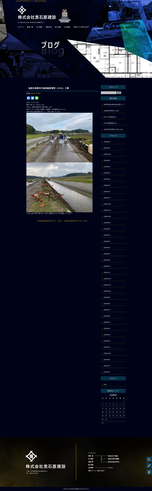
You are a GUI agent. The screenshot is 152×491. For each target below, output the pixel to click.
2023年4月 (107, 328)
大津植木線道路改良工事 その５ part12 (48, 221)
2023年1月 (107, 347)
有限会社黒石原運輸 (113, 459)
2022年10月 (107, 353)
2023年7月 (107, 310)
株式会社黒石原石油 (113, 462)
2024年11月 (107, 210)
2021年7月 (107, 366)
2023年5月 (107, 322)
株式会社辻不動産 (113, 456)
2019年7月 (107, 372)
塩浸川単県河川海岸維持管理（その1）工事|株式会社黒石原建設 (31, 1)
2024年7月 (107, 235)
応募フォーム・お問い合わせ (81, 27)
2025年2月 (107, 191)
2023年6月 (107, 316)
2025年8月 (107, 160)
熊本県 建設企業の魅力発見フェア (114, 104)
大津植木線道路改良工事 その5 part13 (76, 221)
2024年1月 (107, 272)
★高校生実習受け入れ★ (111, 110)
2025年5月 (107, 173)
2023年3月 (107, 335)
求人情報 (39, 27)
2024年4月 (107, 254)
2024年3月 (107, 260)
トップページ (20, 27)
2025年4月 (107, 179)
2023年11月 (107, 285)
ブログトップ (113, 87)
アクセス (110, 467)
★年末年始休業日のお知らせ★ (113, 129)
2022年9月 (107, 359)
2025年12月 (107, 154)
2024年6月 (107, 241)
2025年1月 (107, 198)
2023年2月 (107, 341)
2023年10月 (107, 291)
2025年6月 (107, 167)
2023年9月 (107, 297)
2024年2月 (107, 266)
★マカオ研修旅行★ (110, 117)
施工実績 (58, 27)
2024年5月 (107, 247)
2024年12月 (107, 204)
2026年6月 (107, 142)
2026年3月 (107, 148)
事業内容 (48, 27)
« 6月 (102, 423)
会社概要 (67, 27)
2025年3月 (107, 185)
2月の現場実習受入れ (110, 123)
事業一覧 (30, 27)
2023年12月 (107, 279)
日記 (105, 384)
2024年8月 (107, 229)
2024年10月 (107, 216)
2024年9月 (107, 223)
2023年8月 (107, 303)
